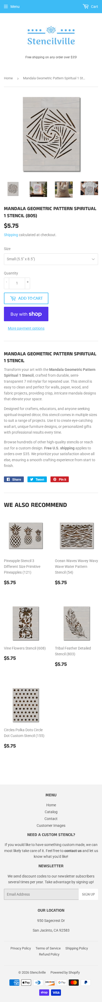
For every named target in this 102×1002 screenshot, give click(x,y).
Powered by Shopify (65, 972)
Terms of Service (48, 948)
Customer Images (51, 825)
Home (8, 78)
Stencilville (38, 972)
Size (7, 249)
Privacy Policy (20, 948)
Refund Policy (49, 954)
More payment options (26, 328)
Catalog (51, 812)
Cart (94, 6)
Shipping (11, 235)
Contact (51, 819)
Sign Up (88, 894)
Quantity (11, 273)
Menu (15, 6)
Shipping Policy (76, 948)
